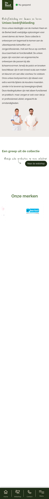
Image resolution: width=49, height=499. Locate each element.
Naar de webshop (36, 163)
